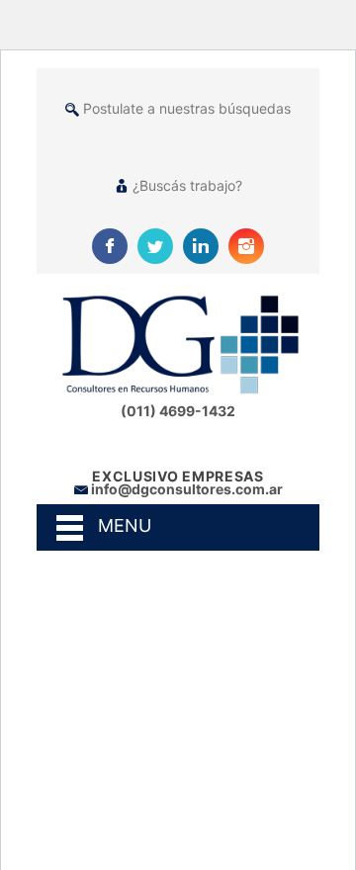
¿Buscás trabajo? (187, 185)
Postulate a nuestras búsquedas (187, 108)
